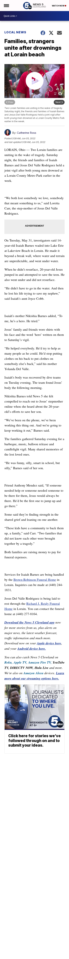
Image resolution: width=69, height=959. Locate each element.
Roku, (8, 662)
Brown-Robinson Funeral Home (34, 579)
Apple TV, (20, 662)
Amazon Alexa (33, 673)
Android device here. (31, 648)
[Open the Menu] (6, 5)
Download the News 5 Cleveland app (29, 622)
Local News (15, 32)
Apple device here (49, 643)
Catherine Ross (26, 132)
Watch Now (58, 6)
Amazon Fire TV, (40, 662)
